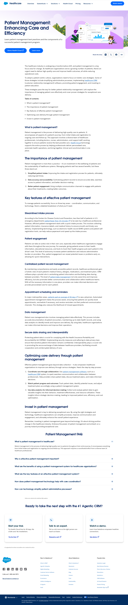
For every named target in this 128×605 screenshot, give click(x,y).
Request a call (54, 537)
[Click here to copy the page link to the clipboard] (122, 55)
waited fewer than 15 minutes (56, 221)
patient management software (74, 372)
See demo (93, 537)
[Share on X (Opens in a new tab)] (111, 55)
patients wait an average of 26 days (62, 297)
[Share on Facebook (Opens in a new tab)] (116, 55)
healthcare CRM (91, 80)
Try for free (12, 537)
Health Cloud (76, 143)
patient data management (60, 277)
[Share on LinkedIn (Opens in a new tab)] (105, 55)
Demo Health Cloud (14, 50)
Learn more (36, 50)
